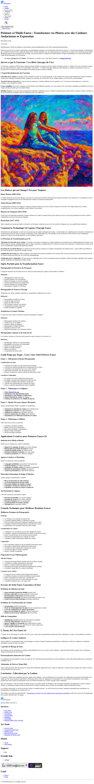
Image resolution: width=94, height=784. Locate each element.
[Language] (6, 22)
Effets (6, 17)
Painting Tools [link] (8, 731)
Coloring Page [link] (8, 715)
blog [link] (5, 752)
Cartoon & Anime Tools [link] (11, 730)
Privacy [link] (6, 775)
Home (6, 6)
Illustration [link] (7, 717)
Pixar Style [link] (7, 710)
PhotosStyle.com (66, 58)
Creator (6, 8)
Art (6, 14)
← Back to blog (5, 28)
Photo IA (7, 11)
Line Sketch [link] (7, 714)
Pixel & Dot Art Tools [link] (10, 733)
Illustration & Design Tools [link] (12, 735)
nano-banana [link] (8, 744)
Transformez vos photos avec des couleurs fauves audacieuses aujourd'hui (48, 693)
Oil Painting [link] (7, 719)
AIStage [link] (6, 760)
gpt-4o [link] (6, 742)
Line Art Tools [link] (8, 728)
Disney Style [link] (8, 712)
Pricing (6, 19)
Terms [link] (6, 777)
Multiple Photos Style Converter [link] (13, 720)
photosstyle (7, 3)
